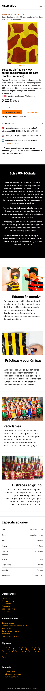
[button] (4, 43)
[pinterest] (30, 649)
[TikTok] (24, 649)
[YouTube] (4, 649)
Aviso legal (6, 628)
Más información (8, 123)
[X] (37, 649)
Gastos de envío (8, 609)
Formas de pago (8, 606)
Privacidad (6, 633)
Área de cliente (8, 601)
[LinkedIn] (4, 655)
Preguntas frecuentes (10, 636)
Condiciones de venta (11, 631)
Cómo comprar (8, 603)
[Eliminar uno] (4, 107)
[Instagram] (11, 649)
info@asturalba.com (13, 674)
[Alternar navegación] (40, 5)
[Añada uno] (14, 107)
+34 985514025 (11, 677)
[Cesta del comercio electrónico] (35, 5)
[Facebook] (17, 649)
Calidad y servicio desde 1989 (14, 626)
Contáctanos (10, 671)
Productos (6, 598)
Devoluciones (7, 611)
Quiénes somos (8, 623)
